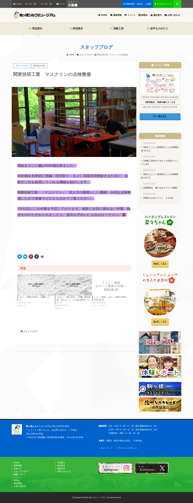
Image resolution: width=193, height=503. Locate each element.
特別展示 (78, 28)
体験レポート (20, 474)
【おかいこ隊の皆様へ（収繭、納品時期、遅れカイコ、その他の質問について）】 (73, 300)
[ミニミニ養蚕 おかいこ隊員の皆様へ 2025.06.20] (111, 285)
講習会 (144, 15)
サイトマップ (107, 448)
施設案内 (157, 15)
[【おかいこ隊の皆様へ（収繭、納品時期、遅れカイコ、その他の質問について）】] (73, 285)
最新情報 (117, 15)
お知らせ (18, 468)
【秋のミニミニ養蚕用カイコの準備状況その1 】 (159, 176)
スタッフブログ (30, 331)
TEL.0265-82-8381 (60, 426)
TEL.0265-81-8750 (34, 434)
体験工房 (118, 28)
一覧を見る (161, 116)
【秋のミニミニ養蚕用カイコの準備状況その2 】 (159, 149)
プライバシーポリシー (127, 448)
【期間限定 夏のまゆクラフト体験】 (160, 188)
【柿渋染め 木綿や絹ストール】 (160, 102)
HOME (104, 15)
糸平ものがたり (159, 28)
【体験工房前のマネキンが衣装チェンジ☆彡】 (159, 162)
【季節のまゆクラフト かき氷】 (158, 198)
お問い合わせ (173, 15)
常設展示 (37, 28)
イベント (131, 15)
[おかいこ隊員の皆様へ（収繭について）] (36, 285)
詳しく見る (161, 263)
